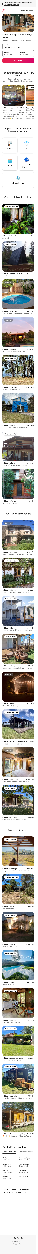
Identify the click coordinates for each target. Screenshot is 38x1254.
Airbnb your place (26, 11)
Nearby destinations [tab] (9, 1152)
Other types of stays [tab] (26, 1152)
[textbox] (10, 54)
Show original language (11, 5)
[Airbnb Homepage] (3, 11)
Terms (21, 1244)
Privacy (15, 1244)
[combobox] (18, 47)
